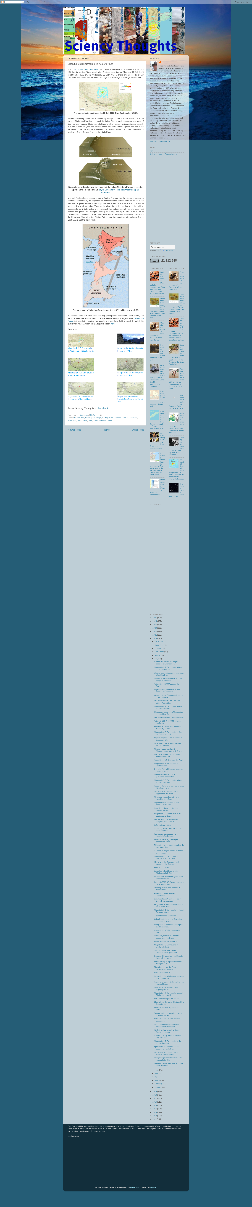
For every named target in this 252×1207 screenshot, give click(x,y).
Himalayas (72, 421)
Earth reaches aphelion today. (166, 999)
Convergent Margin (93, 418)
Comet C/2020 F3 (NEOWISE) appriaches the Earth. (166, 792)
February (159, 1084)
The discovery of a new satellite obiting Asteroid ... (167, 702)
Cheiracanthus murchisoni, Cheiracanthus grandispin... (166, 952)
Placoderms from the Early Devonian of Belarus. (165, 968)
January (158, 1087)
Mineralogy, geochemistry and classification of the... (166, 798)
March (157, 1080)
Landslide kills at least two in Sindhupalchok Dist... (166, 872)
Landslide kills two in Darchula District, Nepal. (166, 809)
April (157, 1077)
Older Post (138, 429)
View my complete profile (160, 141)
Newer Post (74, 429)
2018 (155, 1095)
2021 (155, 635)
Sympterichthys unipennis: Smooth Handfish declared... (168, 957)
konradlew (134, 1187)
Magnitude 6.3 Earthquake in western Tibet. (166, 765)
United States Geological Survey (85, 69)
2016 (155, 1102)
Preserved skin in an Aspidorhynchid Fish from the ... (169, 787)
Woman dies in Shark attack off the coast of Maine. (168, 696)
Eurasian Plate (120, 418)
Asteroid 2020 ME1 (162, 973)
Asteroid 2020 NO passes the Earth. (169, 760)
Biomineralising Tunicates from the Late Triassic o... (168, 1064)
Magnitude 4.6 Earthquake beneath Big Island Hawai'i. (168, 994)
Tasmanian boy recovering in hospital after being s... (166, 835)
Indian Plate (82, 421)
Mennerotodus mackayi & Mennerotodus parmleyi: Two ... (168, 750)
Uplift (109, 421)
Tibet (90, 421)
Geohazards (132, 418)
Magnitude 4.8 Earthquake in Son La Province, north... (168, 733)
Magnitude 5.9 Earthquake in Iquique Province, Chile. (166, 857)
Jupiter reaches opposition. (165, 916)
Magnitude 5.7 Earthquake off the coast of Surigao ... (168, 668)
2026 (155, 618)
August (158, 655)
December (159, 641)
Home (106, 429)
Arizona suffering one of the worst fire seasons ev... (168, 1014)
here (113, 324)
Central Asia (79, 418)
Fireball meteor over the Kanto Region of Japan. (166, 1031)
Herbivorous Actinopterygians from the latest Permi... (168, 878)
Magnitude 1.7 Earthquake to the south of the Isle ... (167, 1042)
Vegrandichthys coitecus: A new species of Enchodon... (167, 691)
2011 (155, 1119)
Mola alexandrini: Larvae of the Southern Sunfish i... (167, 756)
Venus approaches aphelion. (166, 941)
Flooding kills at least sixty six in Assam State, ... (167, 889)
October (158, 648)
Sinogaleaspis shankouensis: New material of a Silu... (168, 1059)
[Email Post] (101, 415)
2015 (155, 1105)
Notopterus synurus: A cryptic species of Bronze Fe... (166, 663)
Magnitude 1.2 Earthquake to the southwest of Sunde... (167, 815)
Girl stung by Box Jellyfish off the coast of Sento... (167, 829)
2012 (155, 1116)
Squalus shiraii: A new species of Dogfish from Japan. (167, 900)
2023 (155, 628)
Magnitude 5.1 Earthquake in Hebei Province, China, (168, 911)
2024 (155, 625)
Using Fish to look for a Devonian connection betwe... (168, 920)
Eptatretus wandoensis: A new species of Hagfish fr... (166, 1048)
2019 (155, 1092)
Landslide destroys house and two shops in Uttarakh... (168, 679)
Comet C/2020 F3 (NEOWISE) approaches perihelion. (166, 1053)
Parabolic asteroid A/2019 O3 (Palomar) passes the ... (166, 776)
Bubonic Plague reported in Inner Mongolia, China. (168, 963)
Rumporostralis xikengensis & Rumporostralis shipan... (166, 1025)
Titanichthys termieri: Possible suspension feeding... (166, 937)
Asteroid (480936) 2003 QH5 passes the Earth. (166, 841)
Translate (169, 250)
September (159, 652)
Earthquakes (107, 418)
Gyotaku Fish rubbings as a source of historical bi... (168, 770)
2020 (155, 638)
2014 (155, 1109)
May (157, 1073)
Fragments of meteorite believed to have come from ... (168, 906)
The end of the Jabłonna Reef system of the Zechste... (166, 863)
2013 (155, 1112)
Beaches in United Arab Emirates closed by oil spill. (167, 728)
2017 (155, 1098)
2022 (155, 632)
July (156, 659)
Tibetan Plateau (99, 421)
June (157, 1070)
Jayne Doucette (106, 190)
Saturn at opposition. (162, 825)
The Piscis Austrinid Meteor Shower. (169, 718)
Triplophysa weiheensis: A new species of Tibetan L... (166, 804)
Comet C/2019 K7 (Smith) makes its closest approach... (169, 883)
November (159, 645)
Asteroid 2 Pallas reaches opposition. (164, 894)
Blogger (153, 1187)
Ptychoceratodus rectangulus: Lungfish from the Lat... (166, 820)
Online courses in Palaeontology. (163, 154)
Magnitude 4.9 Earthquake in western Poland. (166, 946)
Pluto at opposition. (162, 867)
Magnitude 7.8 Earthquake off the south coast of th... (168, 781)
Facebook (103, 408)
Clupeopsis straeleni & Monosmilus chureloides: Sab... (168, 713)
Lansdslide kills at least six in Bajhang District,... (166, 988)
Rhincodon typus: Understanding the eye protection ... (169, 846)
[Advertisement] (167, 198)
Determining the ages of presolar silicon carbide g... (167, 744)
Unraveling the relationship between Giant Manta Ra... (169, 977)
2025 (155, 621)
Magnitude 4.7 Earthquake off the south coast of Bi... (168, 707)
